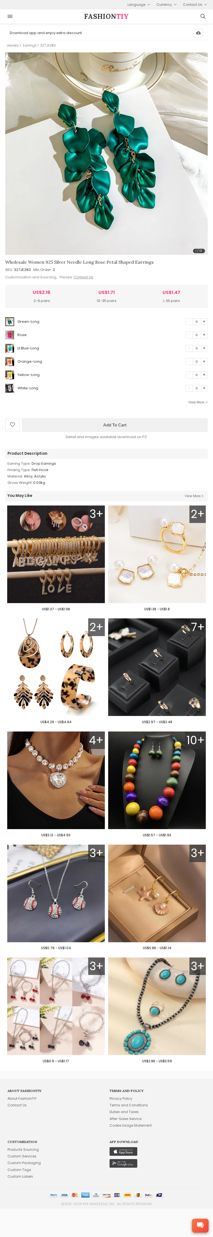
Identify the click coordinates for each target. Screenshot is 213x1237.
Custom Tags (19, 1169)
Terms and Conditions (129, 1105)
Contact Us (83, 277)
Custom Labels (20, 1176)
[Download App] (198, 33)
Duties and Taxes (124, 1111)
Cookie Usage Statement (131, 1125)
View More (196, 402)
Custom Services (21, 1156)
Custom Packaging (24, 1162)
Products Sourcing (23, 1149)
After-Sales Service (125, 1118)
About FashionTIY (22, 1098)
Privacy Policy (121, 1098)
